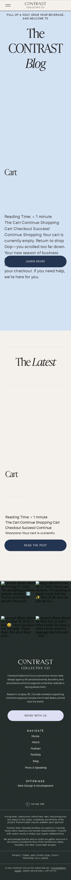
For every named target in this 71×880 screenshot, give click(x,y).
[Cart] (35, 113)
